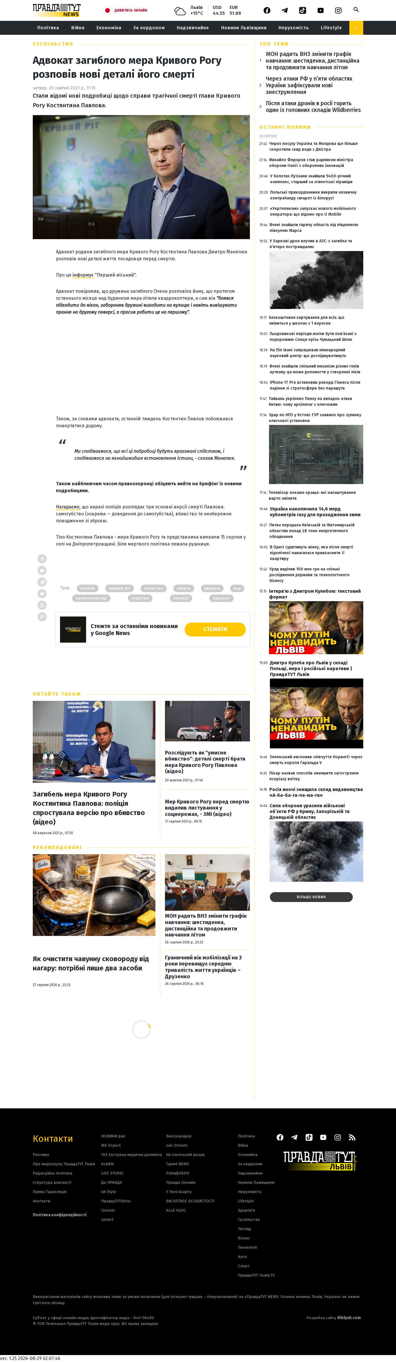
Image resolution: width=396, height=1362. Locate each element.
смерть (184, 588)
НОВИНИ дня (113, 1136)
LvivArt (107, 1219)
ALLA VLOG (176, 1210)
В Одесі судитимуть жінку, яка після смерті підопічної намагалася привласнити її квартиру (311, 553)
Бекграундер (178, 1136)
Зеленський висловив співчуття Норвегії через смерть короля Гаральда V (316, 759)
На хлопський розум (185, 1154)
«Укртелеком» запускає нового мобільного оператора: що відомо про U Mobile (313, 211)
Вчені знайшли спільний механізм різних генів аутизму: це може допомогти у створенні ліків (315, 369)
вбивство (153, 588)
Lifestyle (331, 27)
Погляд (244, 1228)
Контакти (53, 1138)
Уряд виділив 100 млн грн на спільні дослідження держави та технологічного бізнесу (309, 575)
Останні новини (285, 127)
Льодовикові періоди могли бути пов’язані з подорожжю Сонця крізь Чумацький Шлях (313, 336)
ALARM (107, 1163)
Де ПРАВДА (111, 1182)
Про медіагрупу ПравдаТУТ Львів (64, 1163)
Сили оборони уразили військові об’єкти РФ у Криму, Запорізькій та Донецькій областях (310, 811)
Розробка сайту (333, 1317)
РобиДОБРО (177, 1173)
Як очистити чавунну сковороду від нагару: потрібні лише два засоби (91, 963)
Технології (247, 1247)
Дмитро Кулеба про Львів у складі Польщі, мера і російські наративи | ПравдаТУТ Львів (311, 668)
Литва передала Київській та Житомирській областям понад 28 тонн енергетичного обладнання (312, 531)
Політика (48, 27)
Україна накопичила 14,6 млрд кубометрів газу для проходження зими (315, 511)
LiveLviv (108, 1210)
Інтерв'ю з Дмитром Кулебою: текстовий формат (315, 594)
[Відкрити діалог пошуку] (356, 10)
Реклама (41, 1154)
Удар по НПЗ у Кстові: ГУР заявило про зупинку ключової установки (315, 417)
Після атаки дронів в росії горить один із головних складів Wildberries (313, 106)
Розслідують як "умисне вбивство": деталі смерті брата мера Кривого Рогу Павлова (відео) (205, 762)
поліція (181, 598)
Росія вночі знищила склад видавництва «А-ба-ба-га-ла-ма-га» (316, 792)
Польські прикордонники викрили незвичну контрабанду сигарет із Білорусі (313, 195)
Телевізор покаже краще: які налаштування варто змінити (312, 495)
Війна (78, 27)
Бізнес (244, 1238)
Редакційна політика (52, 1173)
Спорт (244, 1265)
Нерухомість (294, 27)
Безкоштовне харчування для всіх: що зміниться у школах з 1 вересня (306, 320)
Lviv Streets (177, 1145)
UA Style (108, 1191)
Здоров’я (246, 1210)
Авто (242, 1256)
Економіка (109, 27)
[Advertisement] (153, 359)
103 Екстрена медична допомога (131, 1154)
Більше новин (311, 897)
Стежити (215, 629)
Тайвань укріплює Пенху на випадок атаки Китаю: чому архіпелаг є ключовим (310, 401)
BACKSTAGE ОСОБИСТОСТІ (190, 1201)
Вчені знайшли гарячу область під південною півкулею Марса (314, 227)
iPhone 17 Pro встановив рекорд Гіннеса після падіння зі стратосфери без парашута (315, 385)
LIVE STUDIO (112, 1173)
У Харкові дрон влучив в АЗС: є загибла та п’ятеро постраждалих (311, 244)
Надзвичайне (193, 27)
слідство (140, 598)
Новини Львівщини (244, 27)
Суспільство (53, 44)
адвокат (221, 598)
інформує (83, 275)
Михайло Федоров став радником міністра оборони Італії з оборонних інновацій (311, 162)
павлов (87, 588)
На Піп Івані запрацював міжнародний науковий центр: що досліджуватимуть (308, 353)
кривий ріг (119, 588)
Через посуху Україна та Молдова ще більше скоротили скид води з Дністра (313, 146)
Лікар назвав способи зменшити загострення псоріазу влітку (314, 776)
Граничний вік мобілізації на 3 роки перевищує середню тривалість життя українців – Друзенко (203, 967)
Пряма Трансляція (49, 1191)
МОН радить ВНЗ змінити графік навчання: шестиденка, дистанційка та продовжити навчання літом (206, 925)
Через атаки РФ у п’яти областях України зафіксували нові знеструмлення (309, 85)
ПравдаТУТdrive (115, 1201)
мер (237, 588)
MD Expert (111, 1145)
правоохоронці (91, 598)
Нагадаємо (67, 507)
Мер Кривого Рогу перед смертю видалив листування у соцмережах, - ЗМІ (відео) (207, 808)
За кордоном (149, 27)
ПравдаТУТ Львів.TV (256, 1275)
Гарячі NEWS (177, 1163)
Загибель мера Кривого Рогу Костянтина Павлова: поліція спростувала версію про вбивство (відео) (89, 808)
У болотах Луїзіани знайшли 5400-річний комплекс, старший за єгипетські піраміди (311, 179)
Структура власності (52, 1182)
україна (212, 588)
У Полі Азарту (179, 1191)
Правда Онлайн (180, 1182)
